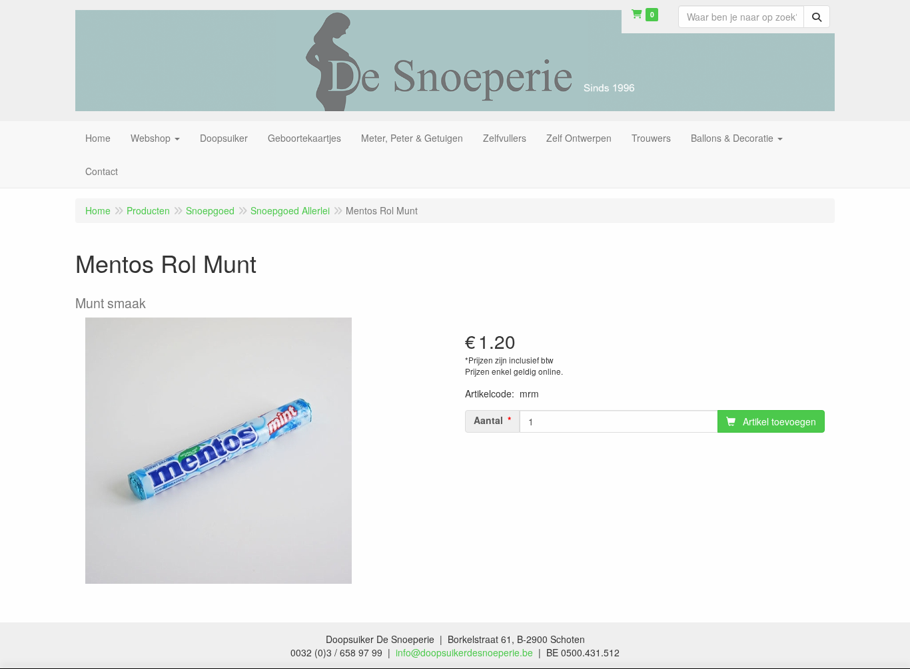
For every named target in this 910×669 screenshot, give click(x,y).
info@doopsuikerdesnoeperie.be (464, 652)
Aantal (488, 420)
